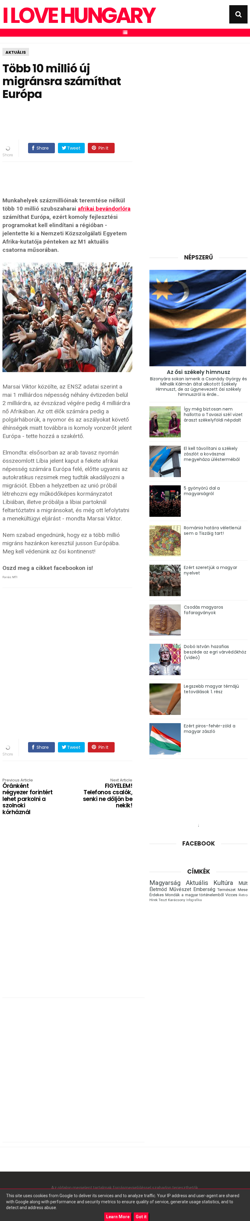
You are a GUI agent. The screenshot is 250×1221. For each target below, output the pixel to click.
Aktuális (15, 52)
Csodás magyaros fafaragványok (203, 610)
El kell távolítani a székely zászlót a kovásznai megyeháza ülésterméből (212, 453)
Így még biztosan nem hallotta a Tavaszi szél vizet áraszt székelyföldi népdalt (213, 414)
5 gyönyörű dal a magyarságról (202, 491)
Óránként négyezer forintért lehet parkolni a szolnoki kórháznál (27, 797)
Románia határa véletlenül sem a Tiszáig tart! (212, 530)
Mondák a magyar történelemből (194, 895)
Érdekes (156, 895)
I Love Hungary (78, 15)
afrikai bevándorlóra (104, 208)
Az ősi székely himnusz (198, 372)
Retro (243, 895)
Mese (243, 889)
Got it (141, 1216)
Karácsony (176, 900)
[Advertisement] (113, 120)
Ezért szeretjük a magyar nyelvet (210, 570)
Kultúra (223, 882)
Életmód (158, 889)
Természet (226, 889)
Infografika (194, 900)
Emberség (204, 889)
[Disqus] (73, 913)
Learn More (118, 1216)
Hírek (153, 900)
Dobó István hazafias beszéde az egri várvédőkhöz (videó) (215, 652)
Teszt (163, 900)
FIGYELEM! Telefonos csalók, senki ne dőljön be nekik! (107, 794)
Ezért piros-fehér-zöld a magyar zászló (209, 728)
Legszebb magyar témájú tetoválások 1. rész (211, 689)
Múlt (243, 883)
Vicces (231, 895)
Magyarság (164, 882)
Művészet (180, 889)
